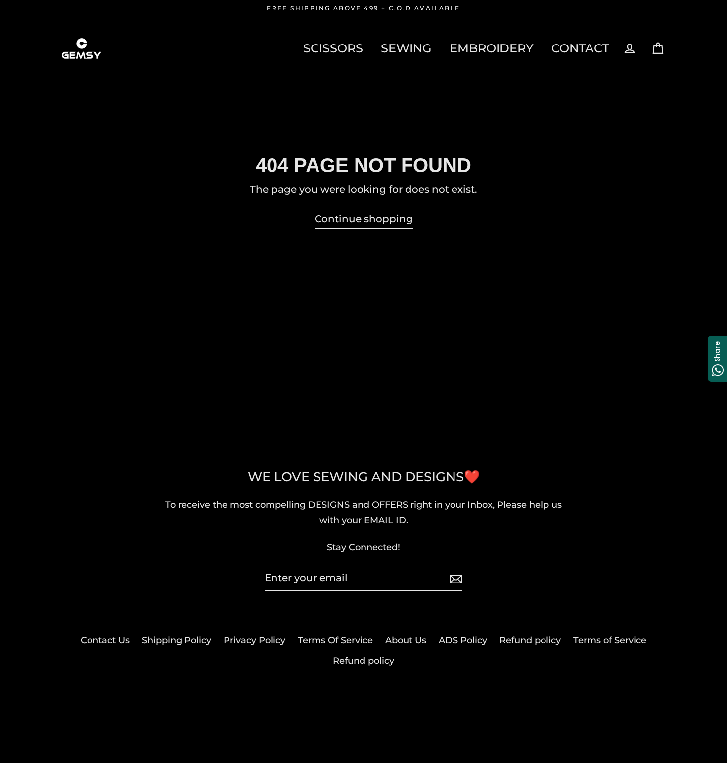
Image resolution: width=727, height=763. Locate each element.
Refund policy (530, 640)
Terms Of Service (335, 640)
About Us (405, 640)
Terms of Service (609, 640)
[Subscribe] (454, 578)
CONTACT (580, 48)
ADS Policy (463, 640)
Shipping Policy (176, 640)
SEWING (406, 48)
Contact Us (105, 640)
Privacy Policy (254, 640)
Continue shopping (364, 218)
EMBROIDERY (492, 48)
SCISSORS (333, 48)
